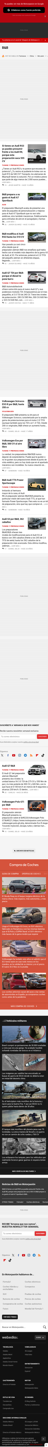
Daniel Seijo (13, 431)
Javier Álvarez (15, 225)
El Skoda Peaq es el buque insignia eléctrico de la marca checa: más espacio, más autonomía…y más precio (24, 899)
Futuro (5, 1309)
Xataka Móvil (7, 1354)
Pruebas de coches (33, 1294)
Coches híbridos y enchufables (10, 1288)
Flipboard (37, 755)
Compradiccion (8, 1408)
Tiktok (43, 755)
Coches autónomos (33, 1304)
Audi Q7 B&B (8, 765)
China (32, 56)
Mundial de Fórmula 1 (34, 1309)
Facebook (8, 755)
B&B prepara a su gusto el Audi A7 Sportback (11, 197)
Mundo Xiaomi (8, 1365)
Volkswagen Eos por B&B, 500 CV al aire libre (12, 443)
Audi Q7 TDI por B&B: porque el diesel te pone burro (13, 275)
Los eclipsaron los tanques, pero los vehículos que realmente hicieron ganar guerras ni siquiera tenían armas (24, 1160)
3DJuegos (28, 1351)
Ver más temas (9, 1317)
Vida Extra (28, 1354)
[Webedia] (10, 1339)
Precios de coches (33, 1299)
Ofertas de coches (31, 874)
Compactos (30, 1287)
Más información (36, 1444)
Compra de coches (24, 865)
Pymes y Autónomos (32, 1405)
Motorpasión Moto (31, 1388)
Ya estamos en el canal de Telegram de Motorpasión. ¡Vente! (24, 40)
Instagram (20, 755)
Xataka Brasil (7, 1425)
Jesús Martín (14, 185)
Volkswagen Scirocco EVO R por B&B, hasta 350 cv (13, 404)
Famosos (22, 56)
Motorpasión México (32, 1432)
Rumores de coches (11, 1299)
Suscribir (42, 736)
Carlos (11, 792)
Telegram (25, 755)
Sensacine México (31, 1425)
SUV (5, 1294)
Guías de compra (10, 874)
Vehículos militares (17, 1020)
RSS (31, 755)
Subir (38, 1337)
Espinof (27, 1371)
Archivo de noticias (25, 851)
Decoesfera (7, 1405)
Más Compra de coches (23, 1006)
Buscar (44, 1327)
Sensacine (29, 1368)
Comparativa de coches (13, 1304)
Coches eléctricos (33, 1202)
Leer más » (6, 182)
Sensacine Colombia (32, 1429)
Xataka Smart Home (10, 1362)
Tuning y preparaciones (13, 165)
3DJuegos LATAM (31, 1422)
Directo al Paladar (9, 1384)
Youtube (14, 755)
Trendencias (7, 1401)
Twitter (2, 755)
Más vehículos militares (23, 1171)
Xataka (5, 1351)
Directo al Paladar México (12, 1432)
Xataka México (8, 1422)
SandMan (12, 471)
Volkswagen (8, 411)
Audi (4, 205)
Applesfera (7, 1358)
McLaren (41, 56)
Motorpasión (29, 1384)
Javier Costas (14, 303)
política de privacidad (31, 742)
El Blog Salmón (30, 1401)
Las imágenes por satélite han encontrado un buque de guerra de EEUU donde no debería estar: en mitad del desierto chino (23, 1076)
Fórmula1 (20, 1202)
